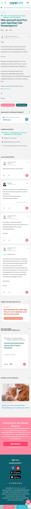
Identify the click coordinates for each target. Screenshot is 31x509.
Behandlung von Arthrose (12, 142)
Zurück (3, 12)
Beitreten (15, 444)
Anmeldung (22, 507)
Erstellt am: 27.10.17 (9, 354)
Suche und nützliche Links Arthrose (15, 146)
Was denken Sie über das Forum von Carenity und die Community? (15, 311)
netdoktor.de (7, 88)
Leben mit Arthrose (10, 138)
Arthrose (6, 120)
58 (7, 364)
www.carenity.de (18, 488)
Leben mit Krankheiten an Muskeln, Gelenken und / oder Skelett (14, 16)
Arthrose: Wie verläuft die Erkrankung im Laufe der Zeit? (15, 406)
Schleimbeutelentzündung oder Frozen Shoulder (14, 345)
